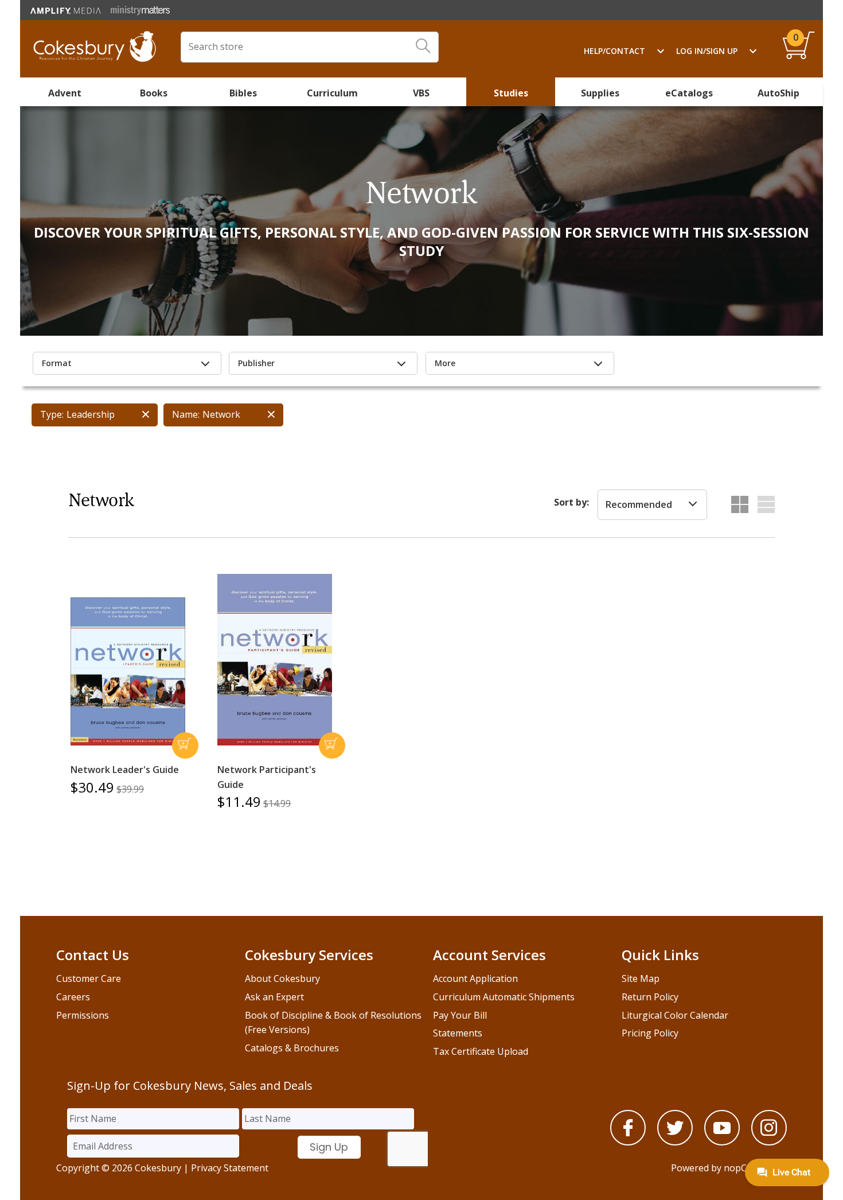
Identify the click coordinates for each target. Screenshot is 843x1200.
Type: (52, 414)
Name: (186, 414)
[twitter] (675, 1142)
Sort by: (571, 502)
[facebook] (628, 1142)
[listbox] (652, 505)
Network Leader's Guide (125, 769)
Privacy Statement (229, 1168)
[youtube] (722, 1142)
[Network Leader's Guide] (128, 671)
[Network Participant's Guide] (274, 660)
